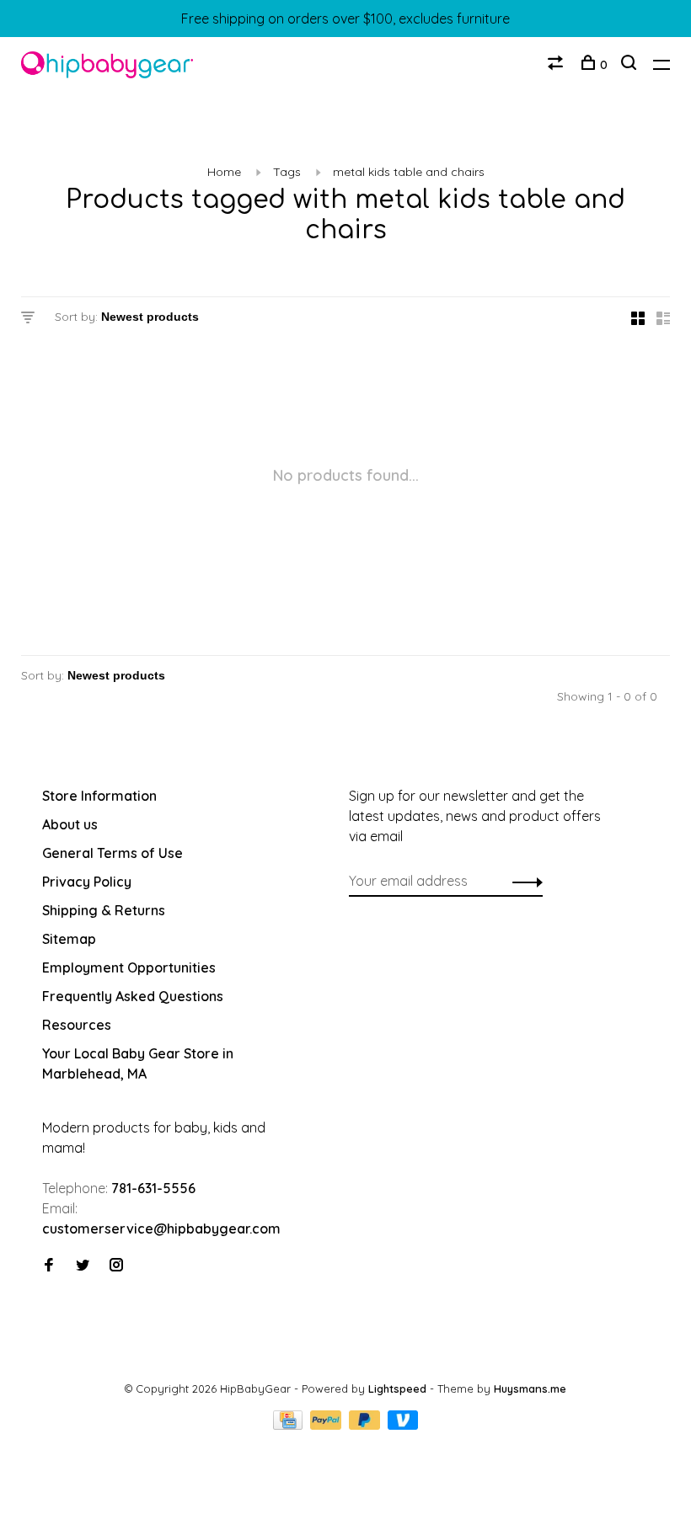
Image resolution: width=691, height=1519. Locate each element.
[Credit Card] (290, 1424)
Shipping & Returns (103, 910)
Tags (287, 171)
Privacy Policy (86, 881)
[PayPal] (327, 1424)
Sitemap (69, 938)
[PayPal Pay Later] (366, 1424)
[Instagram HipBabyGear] (116, 1265)
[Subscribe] (523, 880)
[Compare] (557, 64)
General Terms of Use (112, 853)
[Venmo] (403, 1424)
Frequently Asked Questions (132, 996)
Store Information (99, 795)
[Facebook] (49, 1265)
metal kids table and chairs (409, 171)
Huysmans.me (530, 1388)
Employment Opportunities (129, 967)
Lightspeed (397, 1388)
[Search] (630, 64)
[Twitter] (82, 1265)
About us (70, 824)
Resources (76, 1024)
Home (224, 171)
